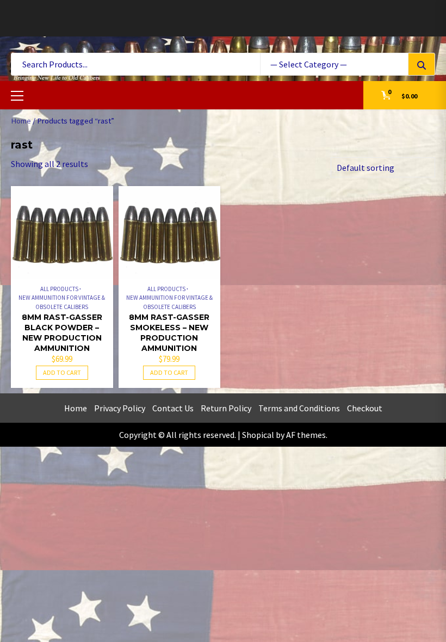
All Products (59, 289)
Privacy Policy (119, 408)
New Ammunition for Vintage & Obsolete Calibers (61, 302)
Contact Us (173, 408)
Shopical (258, 434)
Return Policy (226, 408)
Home (21, 121)
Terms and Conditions (299, 408)
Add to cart (62, 372)
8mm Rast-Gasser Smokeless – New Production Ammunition (169, 332)
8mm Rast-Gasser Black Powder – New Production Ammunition (62, 332)
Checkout (364, 408)
